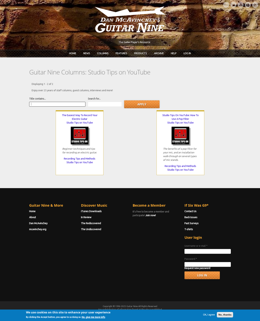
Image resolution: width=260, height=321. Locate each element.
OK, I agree (209, 314)
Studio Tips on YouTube (80, 122)
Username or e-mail (195, 245)
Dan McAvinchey (38, 223)
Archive (159, 53)
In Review (86, 217)
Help (174, 53)
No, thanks (225, 314)
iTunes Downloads (91, 211)
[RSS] (255, 5)
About (32, 217)
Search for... (94, 98)
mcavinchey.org (37, 229)
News (86, 53)
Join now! (150, 215)
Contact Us (190, 211)
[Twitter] (233, 5)
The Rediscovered (91, 223)
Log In (187, 53)
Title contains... (37, 98)
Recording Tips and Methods (79, 158)
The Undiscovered (91, 229)
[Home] (130, 19)
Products (140, 53)
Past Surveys (191, 223)
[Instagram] (226, 5)
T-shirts (188, 229)
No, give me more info (93, 317)
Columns (103, 53)
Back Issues (190, 217)
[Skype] (248, 5)
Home (72, 53)
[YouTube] (240, 5)
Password (190, 258)
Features (121, 53)
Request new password (197, 268)
